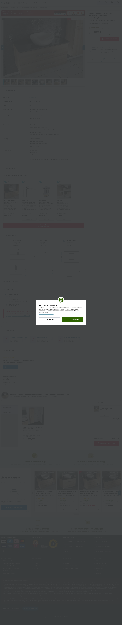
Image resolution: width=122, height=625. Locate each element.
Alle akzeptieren (74, 320)
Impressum (41, 314)
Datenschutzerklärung (49, 314)
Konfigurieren (49, 320)
